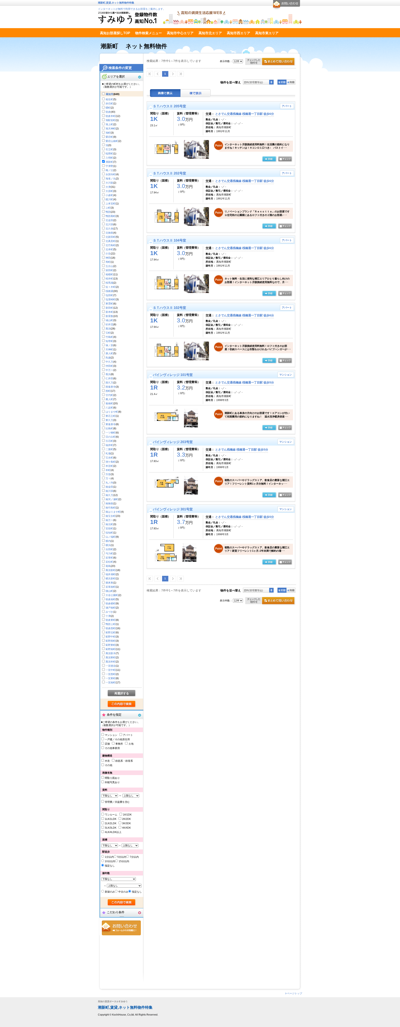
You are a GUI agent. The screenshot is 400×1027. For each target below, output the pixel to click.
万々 (108, 478)
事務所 (119, 743)
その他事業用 (112, 748)
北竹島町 (111, 245)
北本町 (109, 249)
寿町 (108, 262)
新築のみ (110, 891)
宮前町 (109, 528)
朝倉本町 (111, 116)
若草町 (109, 557)
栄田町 (109, 270)
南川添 (109, 491)
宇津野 (109, 166)
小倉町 (109, 195)
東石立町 (111, 416)
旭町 (108, 132)
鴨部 (108, 211)
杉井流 (109, 324)
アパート (128, 735)
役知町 (109, 532)
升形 (108, 474)
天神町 (109, 349)
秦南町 (109, 403)
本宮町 (109, 466)
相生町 (109, 99)
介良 (108, 253)
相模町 (109, 274)
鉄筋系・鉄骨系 (124, 760)
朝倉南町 (111, 599)
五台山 (109, 266)
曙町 (108, 107)
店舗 (107, 743)
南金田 (109, 486)
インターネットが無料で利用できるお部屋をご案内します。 (131, 9)
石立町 (109, 149)
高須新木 (111, 653)
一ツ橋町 (111, 432)
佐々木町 (111, 287)
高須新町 (111, 570)
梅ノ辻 (109, 170)
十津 (108, 616)
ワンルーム (111, 814)
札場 (108, 453)
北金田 (109, 220)
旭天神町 (111, 128)
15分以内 (124, 861)
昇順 (282, 82)
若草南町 (111, 586)
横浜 (108, 545)
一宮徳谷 (111, 665)
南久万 (109, 495)
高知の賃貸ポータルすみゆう (113, 1001)
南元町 (109, 524)
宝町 (108, 332)
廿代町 (109, 395)
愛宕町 (109, 136)
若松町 (109, 561)
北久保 (109, 228)
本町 (108, 470)
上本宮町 (111, 203)
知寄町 (109, 341)
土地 (131, 743)
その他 (108, 765)
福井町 (109, 445)
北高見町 (111, 241)
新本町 (109, 312)
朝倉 (108, 111)
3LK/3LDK (110, 827)
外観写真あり (112, 782)
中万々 (109, 370)
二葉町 (109, 449)
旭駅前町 (111, 120)
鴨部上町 (111, 624)
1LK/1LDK (110, 819)
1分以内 (109, 856)
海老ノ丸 (111, 178)
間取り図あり (112, 778)
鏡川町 (109, 199)
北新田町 (111, 236)
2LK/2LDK (110, 823)
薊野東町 (111, 645)
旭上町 (109, 124)
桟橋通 (109, 291)
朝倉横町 (111, 603)
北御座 (109, 232)
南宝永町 (111, 516)
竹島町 (109, 337)
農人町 (109, 399)
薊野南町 (111, 649)
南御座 (109, 503)
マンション (111, 735)
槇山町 (109, 591)
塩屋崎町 (111, 299)
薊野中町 (111, 636)
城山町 (109, 320)
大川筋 (109, 182)
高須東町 (111, 657)
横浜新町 (111, 578)
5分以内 (121, 856)
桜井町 (109, 278)
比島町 (109, 428)
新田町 (109, 307)
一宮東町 (111, 678)
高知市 (109, 94)
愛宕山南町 (112, 141)
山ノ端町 (111, 536)
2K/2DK (126, 819)
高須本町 (111, 661)
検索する (121, 704)
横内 (108, 541)
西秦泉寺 (111, 386)
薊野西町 (111, 640)
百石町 (109, 441)
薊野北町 (111, 632)
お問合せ (121, 928)
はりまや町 (112, 411)
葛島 (108, 566)
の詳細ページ (269, 159)
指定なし (110, 865)
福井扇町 (111, 574)
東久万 (109, 420)
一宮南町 (111, 682)
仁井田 (109, 378)
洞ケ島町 (111, 461)
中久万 (109, 361)
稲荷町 (109, 153)
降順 (290, 82)
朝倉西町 (111, 628)
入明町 (109, 157)
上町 (108, 207)
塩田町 (109, 295)
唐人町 (109, 353)
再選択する (121, 693)
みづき (109, 611)
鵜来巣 (109, 582)
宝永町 (109, 457)
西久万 (109, 382)
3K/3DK (126, 823)
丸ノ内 (109, 482)
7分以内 (134, 856)
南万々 (109, 520)
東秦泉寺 (111, 424)
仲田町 (109, 365)
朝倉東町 (111, 620)
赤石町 (109, 103)
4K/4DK (126, 827)
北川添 (109, 224)
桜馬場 (109, 282)
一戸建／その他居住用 (117, 739)
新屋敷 (109, 316)
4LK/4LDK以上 (113, 832)
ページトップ (294, 993)
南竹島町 (111, 507)
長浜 (108, 374)
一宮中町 (111, 670)
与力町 (109, 553)
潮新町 (109, 161)
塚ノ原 (109, 345)
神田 (108, 257)
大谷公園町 (112, 595)
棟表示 (195, 93)
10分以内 (110, 861)
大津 (108, 186)
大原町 (109, 191)
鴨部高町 (111, 216)
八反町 (109, 407)
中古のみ (123, 891)
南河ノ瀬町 (112, 499)
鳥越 (108, 357)
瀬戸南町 (111, 607)
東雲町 (109, 303)
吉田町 (109, 549)
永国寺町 (111, 174)
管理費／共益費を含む (117, 801)
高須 (108, 328)
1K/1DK (127, 814)
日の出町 (111, 436)
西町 (108, 391)
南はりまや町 (113, 511)
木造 (107, 760)
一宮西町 (111, 674)
